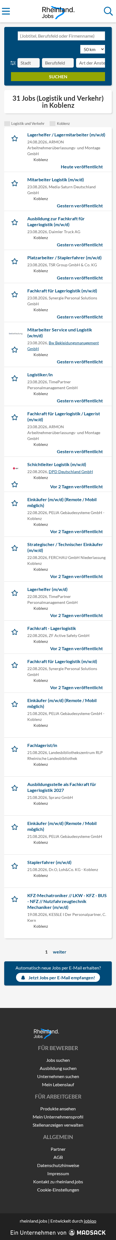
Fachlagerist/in (42, 745)
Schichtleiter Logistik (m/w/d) (56, 464)
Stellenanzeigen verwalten (58, 1124)
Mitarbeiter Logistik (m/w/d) (55, 179)
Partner (58, 1149)
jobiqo (90, 1220)
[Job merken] (16, 137)
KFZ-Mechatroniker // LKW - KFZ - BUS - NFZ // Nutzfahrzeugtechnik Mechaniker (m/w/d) (67, 901)
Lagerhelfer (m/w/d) (47, 589)
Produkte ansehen (58, 1108)
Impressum (58, 1173)
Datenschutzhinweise (58, 1165)
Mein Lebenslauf (58, 1084)
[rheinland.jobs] (58, 11)
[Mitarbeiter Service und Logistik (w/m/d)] (16, 334)
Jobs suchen (58, 1060)
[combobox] (61, 35)
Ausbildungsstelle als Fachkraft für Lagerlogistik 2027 (61, 787)
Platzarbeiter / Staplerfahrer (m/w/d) (64, 257)
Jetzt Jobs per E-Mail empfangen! (61, 977)
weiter (59, 951)
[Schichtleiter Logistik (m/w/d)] (16, 468)
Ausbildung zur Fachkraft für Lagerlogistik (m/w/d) (56, 221)
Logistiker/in (40, 374)
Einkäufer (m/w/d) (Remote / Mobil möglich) (62, 502)
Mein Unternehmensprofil (58, 1116)
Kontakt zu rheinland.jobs (58, 1181)
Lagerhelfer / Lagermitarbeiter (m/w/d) (66, 134)
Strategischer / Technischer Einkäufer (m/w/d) (65, 547)
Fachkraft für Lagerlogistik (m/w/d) (62, 290)
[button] (14, 63)
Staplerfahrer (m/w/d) (49, 862)
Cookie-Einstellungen (58, 1189)
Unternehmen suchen (58, 1076)
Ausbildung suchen (58, 1068)
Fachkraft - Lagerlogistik (51, 628)
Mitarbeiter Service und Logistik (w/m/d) (59, 332)
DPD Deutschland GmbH (71, 471)
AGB (58, 1157)
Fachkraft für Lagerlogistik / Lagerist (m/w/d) (63, 416)
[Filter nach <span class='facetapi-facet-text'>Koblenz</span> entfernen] (52, 123)
